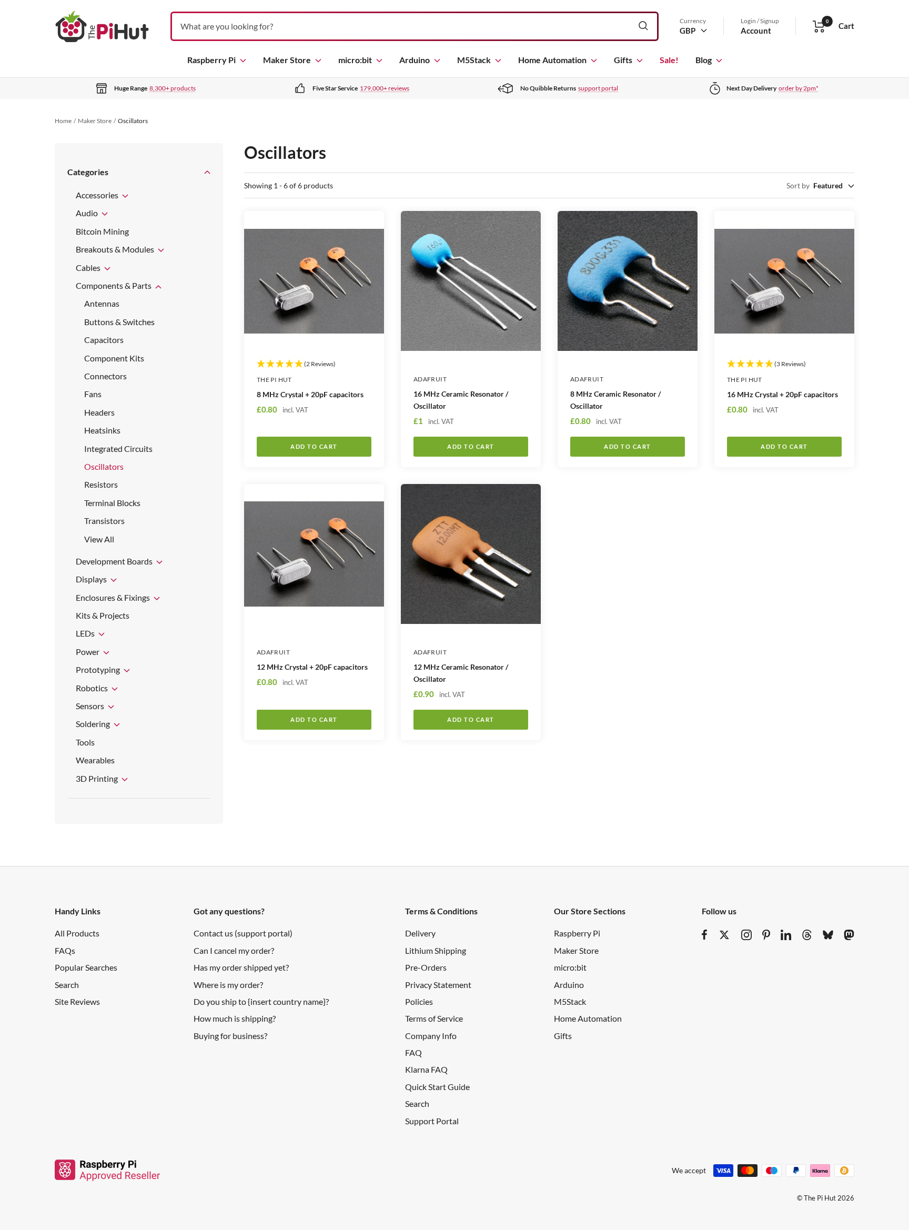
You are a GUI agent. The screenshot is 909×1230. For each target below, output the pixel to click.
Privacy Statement (438, 985)
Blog (703, 60)
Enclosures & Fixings (114, 597)
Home (63, 121)
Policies (419, 1001)
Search (67, 985)
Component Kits (114, 358)
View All (99, 539)
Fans (93, 394)
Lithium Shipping (435, 950)
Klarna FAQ (426, 1069)
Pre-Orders (426, 967)
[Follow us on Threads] (807, 935)
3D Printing (97, 778)
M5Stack (474, 60)
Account (756, 30)
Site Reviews (77, 1001)
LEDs (86, 633)
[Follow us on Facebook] (705, 935)
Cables (89, 268)
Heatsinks (102, 430)
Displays (92, 579)
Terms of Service (434, 1018)
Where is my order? (228, 985)
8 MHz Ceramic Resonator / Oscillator (615, 399)
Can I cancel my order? (234, 950)
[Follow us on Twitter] (724, 935)
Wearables (95, 760)
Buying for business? (230, 1036)
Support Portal (432, 1121)
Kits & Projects (102, 615)
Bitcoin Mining (102, 231)
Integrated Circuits (118, 448)
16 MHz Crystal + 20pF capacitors (782, 394)
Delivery (420, 933)
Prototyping (99, 669)
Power (88, 652)
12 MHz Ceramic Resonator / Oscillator (460, 672)
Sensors (91, 706)
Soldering (94, 724)
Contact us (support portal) (243, 933)
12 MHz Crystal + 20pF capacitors (312, 666)
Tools (85, 742)
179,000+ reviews (384, 88)
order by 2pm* (799, 88)
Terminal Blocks (112, 503)
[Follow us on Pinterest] (766, 935)
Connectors (105, 376)
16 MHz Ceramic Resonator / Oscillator (460, 399)
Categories (87, 172)
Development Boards (115, 561)
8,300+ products (172, 88)
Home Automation (552, 60)
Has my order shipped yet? (241, 967)
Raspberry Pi (211, 60)
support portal (598, 88)
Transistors (104, 521)
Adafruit (430, 379)
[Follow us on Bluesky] (828, 935)
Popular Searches (86, 967)
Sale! (669, 60)
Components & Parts (114, 285)
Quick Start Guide (437, 1087)
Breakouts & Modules (116, 249)
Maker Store (287, 60)
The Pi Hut (274, 380)
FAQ (413, 1052)
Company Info (431, 1036)
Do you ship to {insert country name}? (261, 1001)
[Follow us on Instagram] (746, 935)
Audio (87, 213)
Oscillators (104, 466)
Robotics (92, 688)
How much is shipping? (235, 1018)
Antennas (101, 303)
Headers (99, 412)
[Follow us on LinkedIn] (786, 935)
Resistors (101, 484)
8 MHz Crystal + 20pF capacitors (310, 394)
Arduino (414, 60)
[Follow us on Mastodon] (849, 935)
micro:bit (355, 60)
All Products (77, 933)
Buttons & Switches (119, 322)
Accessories (98, 195)
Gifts (623, 60)
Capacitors (104, 340)
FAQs (65, 950)
